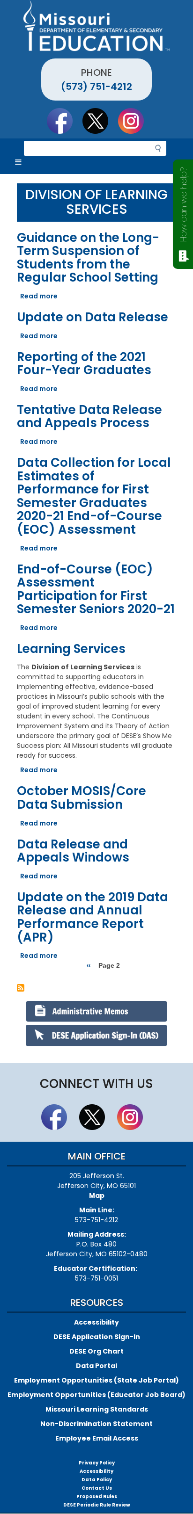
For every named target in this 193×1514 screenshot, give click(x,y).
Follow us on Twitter (100, 121)
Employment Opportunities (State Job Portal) (96, 1380)
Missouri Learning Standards (96, 1409)
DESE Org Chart (96, 1351)
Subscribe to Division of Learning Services (20, 988)
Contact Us (97, 1488)
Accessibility (96, 1322)
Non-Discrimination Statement (96, 1423)
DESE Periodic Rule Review (96, 1504)
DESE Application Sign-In (96, 1336)
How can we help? (183, 204)
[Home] (96, 25)
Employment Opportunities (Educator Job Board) (96, 1394)
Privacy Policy (97, 1462)
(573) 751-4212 (96, 86)
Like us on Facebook (64, 121)
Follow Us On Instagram (135, 121)
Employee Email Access (96, 1438)
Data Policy (97, 1479)
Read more (39, 296)
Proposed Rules (96, 1496)
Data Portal (96, 1365)
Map (96, 1195)
